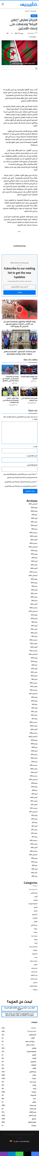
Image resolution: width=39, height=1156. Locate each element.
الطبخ (35, 907)
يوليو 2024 (34, 579)
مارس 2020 (34, 754)
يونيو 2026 (34, 511)
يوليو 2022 (34, 658)
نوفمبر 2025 (33, 536)
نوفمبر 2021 (33, 686)
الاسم (35, 446)
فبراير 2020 (34, 758)
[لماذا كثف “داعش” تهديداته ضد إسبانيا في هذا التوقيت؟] (10, 391)
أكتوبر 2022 (33, 647)
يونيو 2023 (34, 618)
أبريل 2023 (34, 626)
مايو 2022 (34, 665)
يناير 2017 (34, 837)
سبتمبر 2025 (33, 543)
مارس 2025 (34, 565)
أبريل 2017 (34, 826)
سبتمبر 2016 (33, 851)
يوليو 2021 (34, 697)
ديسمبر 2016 (33, 840)
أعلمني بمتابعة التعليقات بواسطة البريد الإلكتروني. (20, 482)
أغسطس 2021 (33, 694)
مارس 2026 (34, 522)
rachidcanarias (31, 33)
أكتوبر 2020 (33, 729)
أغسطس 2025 (33, 547)
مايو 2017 (34, 822)
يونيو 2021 (34, 701)
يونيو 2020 (34, 744)
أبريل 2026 (34, 518)
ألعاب (35, 896)
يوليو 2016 (34, 858)
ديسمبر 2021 (33, 683)
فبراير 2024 (34, 597)
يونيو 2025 (34, 554)
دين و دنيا (34, 936)
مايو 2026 (34, 515)
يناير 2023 (34, 636)
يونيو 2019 (34, 787)
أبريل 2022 (34, 668)
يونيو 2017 (34, 819)
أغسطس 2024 (33, 575)
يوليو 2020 (34, 740)
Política (35, 886)
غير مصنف (34, 968)
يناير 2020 (34, 762)
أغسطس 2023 (33, 611)
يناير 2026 (34, 529)
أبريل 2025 (34, 561)
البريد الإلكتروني (31, 456)
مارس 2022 (34, 672)
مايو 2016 (34, 865)
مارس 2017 (34, 830)
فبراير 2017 (34, 833)
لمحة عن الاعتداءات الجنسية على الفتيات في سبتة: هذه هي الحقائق (10, 378)
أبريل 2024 (34, 590)
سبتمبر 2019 (33, 776)
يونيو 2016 (34, 862)
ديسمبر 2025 (33, 532)
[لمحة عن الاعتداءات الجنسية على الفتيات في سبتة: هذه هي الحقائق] (10, 369)
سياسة (27, 11)
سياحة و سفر (33, 947)
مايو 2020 (34, 747)
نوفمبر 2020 (33, 726)
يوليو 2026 (34, 507)
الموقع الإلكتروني (32, 465)
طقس (35, 964)
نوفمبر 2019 (33, 769)
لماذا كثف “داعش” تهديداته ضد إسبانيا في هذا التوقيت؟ (11, 400)
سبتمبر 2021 (33, 690)
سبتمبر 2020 (33, 733)
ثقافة (35, 922)
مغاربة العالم (33, 986)
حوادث (35, 932)
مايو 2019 (34, 790)
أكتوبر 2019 (34, 772)
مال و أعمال (34, 979)
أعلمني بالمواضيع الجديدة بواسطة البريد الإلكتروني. (20, 486)
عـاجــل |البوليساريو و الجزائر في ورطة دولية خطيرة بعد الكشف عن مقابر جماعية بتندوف (19, 1015)
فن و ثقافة (34, 975)
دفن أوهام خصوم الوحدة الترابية (29, 377)
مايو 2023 (34, 622)
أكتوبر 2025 (33, 540)
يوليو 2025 (34, 550)
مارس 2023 (34, 629)
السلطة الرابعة (33, 904)
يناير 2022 (34, 679)
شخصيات (34, 954)
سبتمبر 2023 (33, 608)
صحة (35, 957)
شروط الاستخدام (24, 1141)
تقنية (35, 911)
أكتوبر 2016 (34, 847)
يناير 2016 (34, 876)
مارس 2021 (34, 711)
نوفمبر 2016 (33, 844)
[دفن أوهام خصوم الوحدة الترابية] (28, 369)
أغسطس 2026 (33, 504)
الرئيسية (33, 11)
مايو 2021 (34, 704)
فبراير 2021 (34, 715)
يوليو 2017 (34, 815)
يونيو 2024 (34, 583)
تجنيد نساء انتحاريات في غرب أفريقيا (29, 399)
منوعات (35, 990)
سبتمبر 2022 (33, 651)
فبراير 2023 (34, 633)
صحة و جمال (33, 961)
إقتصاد (35, 900)
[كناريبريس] (28, 4)
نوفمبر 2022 (33, 643)
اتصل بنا (16, 1141)
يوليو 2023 (34, 615)
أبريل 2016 (34, 869)
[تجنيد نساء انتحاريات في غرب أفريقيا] (28, 391)
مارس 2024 (34, 593)
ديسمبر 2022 (33, 640)
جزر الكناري (34, 925)
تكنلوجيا (34, 914)
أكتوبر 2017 (34, 804)
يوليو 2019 (34, 783)
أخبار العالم (34, 893)
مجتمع (35, 982)
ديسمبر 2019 (33, 765)
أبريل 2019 (34, 794)
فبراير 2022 (34, 676)
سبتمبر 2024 (33, 572)
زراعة (35, 943)
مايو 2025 (34, 558)
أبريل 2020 (34, 751)
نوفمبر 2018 (33, 797)
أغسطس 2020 (33, 736)
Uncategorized (33, 889)
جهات (35, 929)
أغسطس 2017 (33, 812)
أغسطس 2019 (33, 779)
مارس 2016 (34, 873)
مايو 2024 (34, 586)
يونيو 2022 (34, 661)
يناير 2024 (34, 600)
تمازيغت (34, 918)
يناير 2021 (34, 719)
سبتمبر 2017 (33, 808)
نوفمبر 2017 (33, 801)
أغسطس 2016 (33, 855)
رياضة (35, 939)
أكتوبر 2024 (33, 568)
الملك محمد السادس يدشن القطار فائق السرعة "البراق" (19, 1009)
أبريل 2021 (34, 708)
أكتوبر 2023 (33, 604)
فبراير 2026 (34, 525)
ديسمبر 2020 (33, 722)
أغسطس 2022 (33, 654)
